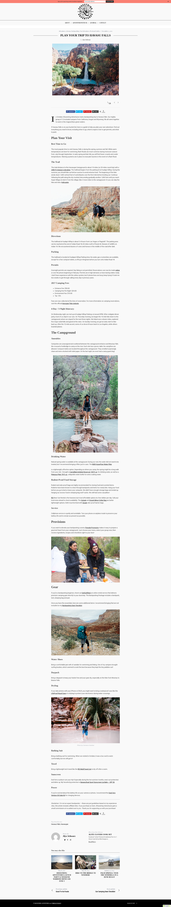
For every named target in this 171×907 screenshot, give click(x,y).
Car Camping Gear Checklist (105, 890)
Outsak (83, 500)
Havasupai (64, 824)
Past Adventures (84, 31)
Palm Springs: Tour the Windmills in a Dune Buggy (109, 875)
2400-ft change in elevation (60, 170)
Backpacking (75, 31)
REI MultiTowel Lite (84, 769)
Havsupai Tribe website (70, 303)
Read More (92, 842)
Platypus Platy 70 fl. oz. (59, 474)
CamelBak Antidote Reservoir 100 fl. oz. (83, 472)
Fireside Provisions (92, 528)
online (117, 270)
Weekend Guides (95, 31)
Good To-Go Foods (62, 890)
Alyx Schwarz (86, 40)
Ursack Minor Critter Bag (97, 500)
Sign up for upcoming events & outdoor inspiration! (70, 1)
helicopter (65, 182)
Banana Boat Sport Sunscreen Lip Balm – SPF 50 (98, 782)
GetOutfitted (86, 593)
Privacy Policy (56, 903)
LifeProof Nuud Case (58, 693)
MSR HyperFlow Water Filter (102, 464)
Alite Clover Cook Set (100, 834)
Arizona (68, 31)
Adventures (62, 31)
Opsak (84, 503)
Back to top (131, 903)
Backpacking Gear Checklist (72, 605)
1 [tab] (107, 102)
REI (52, 498)
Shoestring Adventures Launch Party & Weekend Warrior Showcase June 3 (62, 877)
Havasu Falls (55, 824)
